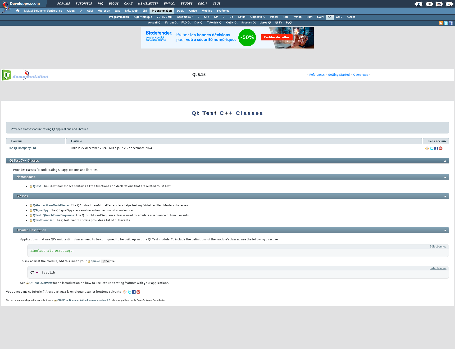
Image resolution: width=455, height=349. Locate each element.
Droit (202, 4)
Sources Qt (248, 22)
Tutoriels (83, 4)
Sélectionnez (438, 246)
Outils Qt (231, 22)
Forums (63, 4)
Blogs (113, 4)
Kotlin (242, 17)
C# (216, 17)
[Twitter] (431, 148)
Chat (128, 4)
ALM (90, 11)
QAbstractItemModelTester (51, 205)
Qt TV (278, 22)
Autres (351, 17)
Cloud (71, 11)
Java (117, 11)
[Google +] (440, 148)
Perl (285, 17)
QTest (37, 186)
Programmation (162, 11)
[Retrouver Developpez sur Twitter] (446, 23)
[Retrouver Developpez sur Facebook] (451, 23)
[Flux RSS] (441, 23)
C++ (206, 17)
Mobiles (207, 11)
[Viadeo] (427, 148)
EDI (144, 11)
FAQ (100, 4)
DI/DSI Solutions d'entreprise (43, 11)
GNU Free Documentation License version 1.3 (83, 300)
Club (216, 4)
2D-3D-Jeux (164, 17)
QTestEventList (43, 220)
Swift (320, 17)
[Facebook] (436, 148)
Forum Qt (171, 22)
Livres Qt (265, 22)
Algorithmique (143, 17)
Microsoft (104, 11)
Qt (329, 17)
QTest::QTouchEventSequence (53, 215)
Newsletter (148, 4)
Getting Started (339, 75)
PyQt (289, 22)
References (317, 75)
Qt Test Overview (40, 283)
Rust (309, 17)
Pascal (274, 17)
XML (339, 17)
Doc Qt (198, 22)
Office (193, 11)
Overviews (360, 75)
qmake (95, 261)
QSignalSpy (41, 210)
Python (297, 17)
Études (186, 4)
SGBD (180, 11)
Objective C (257, 17)
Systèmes (223, 11)
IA (80, 11)
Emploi (169, 4)
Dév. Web (131, 11)
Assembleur (185, 17)
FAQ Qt (186, 22)
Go (231, 17)
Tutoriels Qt (214, 22)
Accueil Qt (154, 22)
